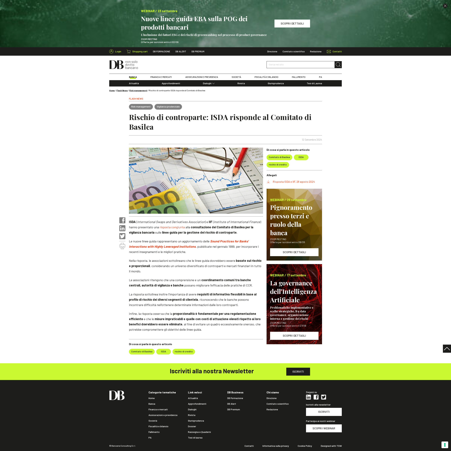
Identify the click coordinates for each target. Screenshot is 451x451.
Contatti (249, 445)
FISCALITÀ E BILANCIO (266, 77)
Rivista (241, 83)
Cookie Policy (305, 445)
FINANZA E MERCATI (161, 77)
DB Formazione (161, 51)
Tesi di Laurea (314, 83)
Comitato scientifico (294, 51)
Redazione (316, 51)
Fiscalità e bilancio (158, 426)
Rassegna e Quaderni (199, 432)
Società (153, 420)
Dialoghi (207, 83)
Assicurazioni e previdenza (163, 415)
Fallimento (154, 432)
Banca (152, 403)
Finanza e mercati (158, 409)
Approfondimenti (171, 83)
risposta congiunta (172, 227)
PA (320, 77)
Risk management (138, 90)
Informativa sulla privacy (275, 445)
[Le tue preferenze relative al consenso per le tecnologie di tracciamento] (444, 444)
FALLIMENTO (298, 77)
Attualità (134, 83)
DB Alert (180, 51)
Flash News (122, 90)
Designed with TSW (331, 445)
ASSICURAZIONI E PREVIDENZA (201, 77)
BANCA (133, 77)
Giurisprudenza (276, 83)
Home (112, 90)
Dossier (192, 426)
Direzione (272, 51)
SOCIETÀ (236, 77)
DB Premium (197, 51)
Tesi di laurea (195, 437)
